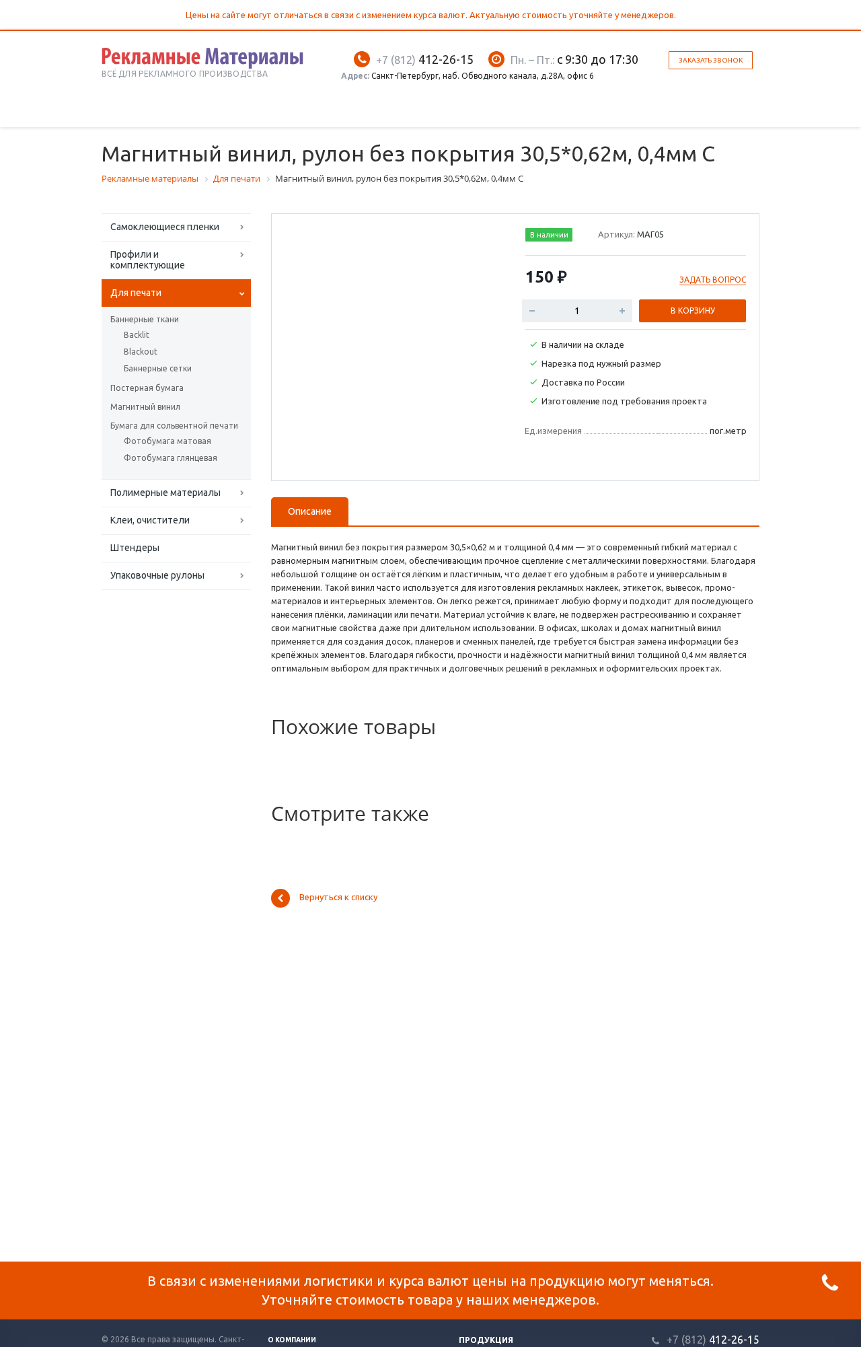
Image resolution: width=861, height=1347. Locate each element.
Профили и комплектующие (147, 259)
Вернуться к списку (338, 897)
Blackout (140, 351)
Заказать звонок (711, 60)
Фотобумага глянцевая (170, 457)
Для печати (135, 292)
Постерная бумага (147, 388)
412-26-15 (425, 59)
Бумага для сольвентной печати (174, 425)
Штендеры (134, 547)
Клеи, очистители (150, 520)
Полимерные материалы (165, 492)
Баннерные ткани (144, 319)
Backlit (136, 334)
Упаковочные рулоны (157, 575)
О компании (292, 1340)
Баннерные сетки (158, 368)
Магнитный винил (145, 406)
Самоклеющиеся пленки (164, 226)
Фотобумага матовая (167, 441)
